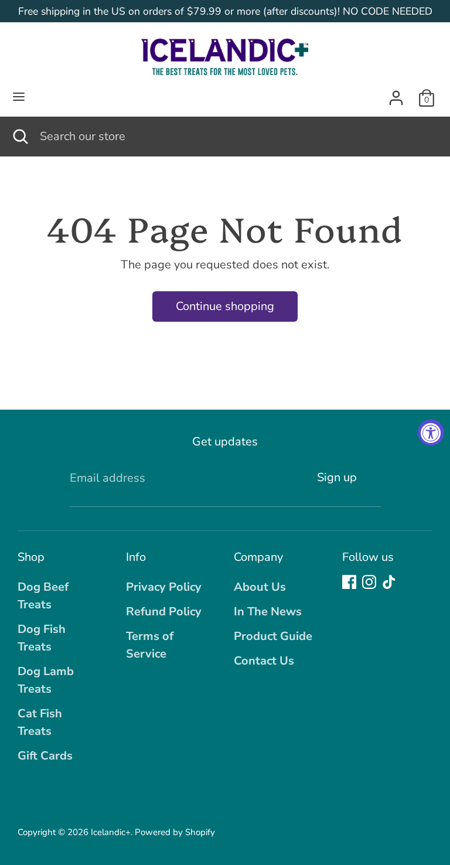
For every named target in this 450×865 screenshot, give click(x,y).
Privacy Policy (164, 587)
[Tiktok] (389, 582)
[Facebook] (349, 582)
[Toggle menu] (18, 98)
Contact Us (264, 661)
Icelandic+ (111, 832)
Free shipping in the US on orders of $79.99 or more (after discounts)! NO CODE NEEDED (225, 11)
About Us (260, 587)
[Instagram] (369, 582)
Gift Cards (45, 756)
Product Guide (273, 636)
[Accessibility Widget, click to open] (431, 433)
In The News (268, 611)
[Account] (396, 95)
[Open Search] (20, 136)
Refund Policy (164, 611)
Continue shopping (225, 306)
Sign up (337, 477)
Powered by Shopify (175, 832)
